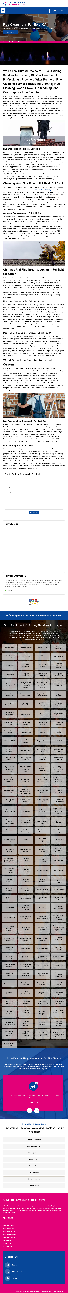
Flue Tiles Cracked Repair (26, 831)
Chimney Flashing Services (9, 741)
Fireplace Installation (25, 674)
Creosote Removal (42, 656)
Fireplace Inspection (58, 704)
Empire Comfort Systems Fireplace (58, 917)
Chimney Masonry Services (26, 740)
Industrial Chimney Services (26, 810)
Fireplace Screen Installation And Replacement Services (58, 928)
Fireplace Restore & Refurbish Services (25, 1034)
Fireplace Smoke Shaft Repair (25, 694)
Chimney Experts (58, 965)
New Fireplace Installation (42, 674)
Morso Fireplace (9, 917)
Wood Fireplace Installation (26, 758)
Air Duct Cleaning (42, 948)
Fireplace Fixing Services (59, 1002)
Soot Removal (58, 656)
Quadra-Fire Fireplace (9, 898)
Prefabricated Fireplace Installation (42, 768)
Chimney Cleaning (26, 647)
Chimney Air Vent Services (25, 850)
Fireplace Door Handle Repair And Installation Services (42, 780)
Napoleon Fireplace (26, 880)
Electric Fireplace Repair (9, 758)
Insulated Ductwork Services (58, 1023)
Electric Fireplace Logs (42, 800)
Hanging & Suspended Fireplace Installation (42, 1012)
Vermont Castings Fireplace (59, 880)
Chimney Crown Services (42, 714)
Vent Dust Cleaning (9, 957)
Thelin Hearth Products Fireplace (9, 928)
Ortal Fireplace (9, 907)
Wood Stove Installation (9, 1002)
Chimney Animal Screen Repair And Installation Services (42, 684)
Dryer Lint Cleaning (58, 948)
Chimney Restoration (26, 704)
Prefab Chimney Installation (42, 939)
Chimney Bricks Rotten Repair (26, 821)
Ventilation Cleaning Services (9, 1023)
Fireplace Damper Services (58, 791)
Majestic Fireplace (42, 880)
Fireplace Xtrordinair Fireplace (25, 907)
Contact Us (10, 32)
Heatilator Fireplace (9, 880)
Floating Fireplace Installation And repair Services (58, 1034)
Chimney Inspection (58, 647)
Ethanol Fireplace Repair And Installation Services (25, 768)
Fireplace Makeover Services (25, 1023)
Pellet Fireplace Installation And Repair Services (9, 860)
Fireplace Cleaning (9, 656)
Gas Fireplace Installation (42, 758)
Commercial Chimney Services (58, 800)
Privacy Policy (7, 1246)
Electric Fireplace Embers (58, 840)
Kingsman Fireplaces (25, 870)
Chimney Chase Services (9, 723)
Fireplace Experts (42, 965)
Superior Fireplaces (42, 860)
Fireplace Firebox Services (42, 791)
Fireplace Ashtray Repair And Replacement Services (58, 780)
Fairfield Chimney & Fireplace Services (39, 1291)
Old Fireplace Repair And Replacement (9, 714)
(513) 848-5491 (58, 11)
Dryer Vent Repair (9, 974)
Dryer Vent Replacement (26, 974)
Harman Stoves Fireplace (26, 889)
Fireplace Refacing (59, 694)
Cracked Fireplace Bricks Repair (42, 1034)
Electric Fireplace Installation (58, 758)
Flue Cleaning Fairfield (16, 42)
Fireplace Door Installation (26, 780)
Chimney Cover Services (26, 723)
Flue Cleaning (25, 656)
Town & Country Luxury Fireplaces (9, 870)
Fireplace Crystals (42, 850)
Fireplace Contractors (9, 750)
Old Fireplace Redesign (42, 831)
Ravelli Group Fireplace (26, 928)
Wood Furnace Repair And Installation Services (9, 768)
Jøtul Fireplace (26, 898)
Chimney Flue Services (42, 723)
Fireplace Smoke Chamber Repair (42, 694)
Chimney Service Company (25, 965)
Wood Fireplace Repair (42, 750)
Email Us (15, 1265)
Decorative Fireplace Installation (58, 974)
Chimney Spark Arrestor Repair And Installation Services (26, 684)
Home (5, 42)
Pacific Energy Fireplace (42, 898)
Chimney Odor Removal (9, 831)
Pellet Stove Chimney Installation (42, 840)
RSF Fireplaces (58, 870)
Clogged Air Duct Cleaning (58, 957)
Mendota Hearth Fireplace (58, 898)
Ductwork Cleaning (58, 983)
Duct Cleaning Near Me (25, 983)
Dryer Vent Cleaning (9, 948)
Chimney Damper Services (9, 731)
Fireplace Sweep (42, 741)
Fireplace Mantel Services (9, 1044)
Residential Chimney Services (9, 810)
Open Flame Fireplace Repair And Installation (58, 1012)
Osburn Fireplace (42, 890)
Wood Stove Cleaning (26, 1002)
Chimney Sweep (9, 647)
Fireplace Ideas (9, 984)
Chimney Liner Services (58, 723)
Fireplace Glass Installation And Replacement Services (9, 780)
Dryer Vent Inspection (25, 957)
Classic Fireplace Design (58, 831)
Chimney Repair (9, 665)
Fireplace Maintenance (42, 993)
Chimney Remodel (42, 1023)
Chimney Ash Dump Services (26, 731)
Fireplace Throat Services (25, 800)
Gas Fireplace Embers (9, 850)
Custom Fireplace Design (25, 840)
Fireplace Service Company (9, 965)
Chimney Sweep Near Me (42, 983)
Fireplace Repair (9, 674)
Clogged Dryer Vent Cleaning (42, 957)
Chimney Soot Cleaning (42, 665)
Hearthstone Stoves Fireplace (42, 917)
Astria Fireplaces (42, 870)
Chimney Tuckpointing (9, 704)
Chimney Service (42, 647)
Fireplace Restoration (59, 674)
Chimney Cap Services (58, 714)
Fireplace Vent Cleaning (58, 741)
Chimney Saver (26, 714)
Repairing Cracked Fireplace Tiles (9, 821)
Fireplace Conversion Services (25, 1012)
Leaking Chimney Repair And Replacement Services (58, 810)
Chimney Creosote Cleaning (59, 665)
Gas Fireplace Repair (58, 750)
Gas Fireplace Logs (9, 800)
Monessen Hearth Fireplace (58, 907)
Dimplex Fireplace (58, 890)
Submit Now (34, 512)
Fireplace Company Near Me (26, 992)
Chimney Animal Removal (42, 928)
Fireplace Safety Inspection (42, 974)
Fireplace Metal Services (9, 791)
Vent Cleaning (25, 948)
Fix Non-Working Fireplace (9, 684)
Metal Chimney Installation (9, 694)
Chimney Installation (25, 665)
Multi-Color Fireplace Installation (58, 850)
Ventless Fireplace (9, 1012)
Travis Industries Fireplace (25, 917)
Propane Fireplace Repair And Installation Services (58, 768)
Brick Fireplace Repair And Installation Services (9, 1034)
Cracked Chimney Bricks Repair (42, 821)
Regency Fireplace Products (26, 860)
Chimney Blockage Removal (42, 703)
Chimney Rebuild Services (25, 939)
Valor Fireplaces (59, 860)
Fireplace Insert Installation (9, 939)
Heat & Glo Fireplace (9, 889)
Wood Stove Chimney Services (42, 1002)
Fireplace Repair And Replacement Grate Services (26, 791)
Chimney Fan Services (59, 731)
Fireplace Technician (9, 993)
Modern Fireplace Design (9, 840)
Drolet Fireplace (42, 907)
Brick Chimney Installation (58, 684)
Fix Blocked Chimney (42, 810)
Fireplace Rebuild (25, 750)
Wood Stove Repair (59, 993)
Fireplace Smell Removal (59, 821)
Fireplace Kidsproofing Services (59, 939)
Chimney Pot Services (42, 731)
